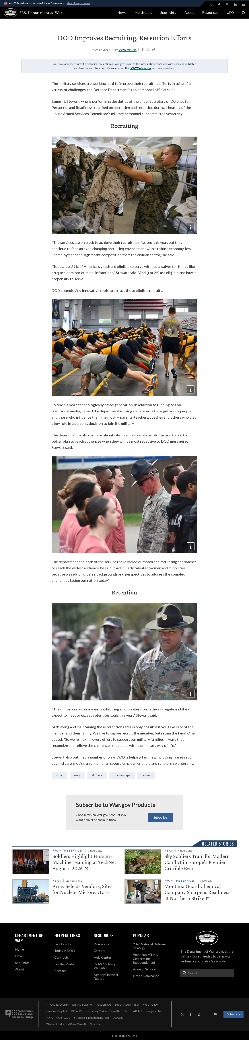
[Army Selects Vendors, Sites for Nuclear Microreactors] (66, 891)
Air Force (97, 775)
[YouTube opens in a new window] (243, 4)
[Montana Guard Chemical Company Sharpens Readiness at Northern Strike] (179, 891)
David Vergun (127, 49)
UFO (230, 12)
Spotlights (168, 12)
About (189, 12)
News (121, 12)
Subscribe (160, 817)
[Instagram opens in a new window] (227, 4)
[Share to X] (148, 50)
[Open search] (243, 13)
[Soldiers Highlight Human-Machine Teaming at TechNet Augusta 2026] (66, 861)
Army (59, 775)
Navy (77, 775)
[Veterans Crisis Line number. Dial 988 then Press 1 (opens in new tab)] (19, 1014)
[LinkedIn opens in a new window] (235, 4)
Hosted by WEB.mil (124, 1035)
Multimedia (143, 12)
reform (146, 775)
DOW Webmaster (140, 68)
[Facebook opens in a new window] (219, 4)
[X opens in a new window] (210, 4)
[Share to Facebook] (143, 50)
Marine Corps (122, 775)
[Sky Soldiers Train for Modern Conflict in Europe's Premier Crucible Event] (179, 861)
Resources (210, 12)
